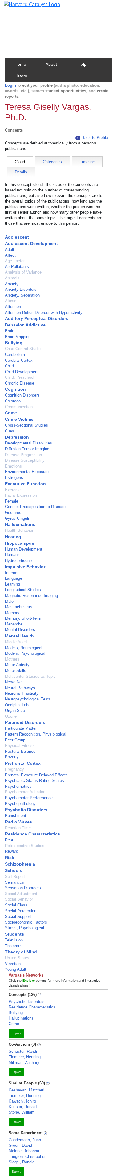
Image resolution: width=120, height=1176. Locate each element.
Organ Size (15, 710)
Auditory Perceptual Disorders (36, 318)
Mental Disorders (20, 629)
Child (9, 366)
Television (14, 940)
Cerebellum (15, 354)
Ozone (11, 716)
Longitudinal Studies (23, 589)
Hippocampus (19, 543)
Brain (9, 331)
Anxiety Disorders (21, 289)
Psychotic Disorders (26, 809)
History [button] (20, 75)
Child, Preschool (19, 377)
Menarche (13, 624)
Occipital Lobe (17, 705)
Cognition (15, 389)
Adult (9, 249)
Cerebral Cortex (19, 360)
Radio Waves (18, 821)
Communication (19, 406)
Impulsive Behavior (25, 566)
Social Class (16, 905)
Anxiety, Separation (22, 295)
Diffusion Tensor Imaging (27, 449)
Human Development (23, 549)
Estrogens (14, 477)
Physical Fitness (20, 745)
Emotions (13, 466)
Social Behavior (19, 899)
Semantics (14, 882)
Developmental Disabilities (28, 443)
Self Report (15, 876)
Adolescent (17, 237)
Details (21, 172)
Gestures (13, 512)
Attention (13, 306)
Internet (11, 572)
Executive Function (25, 483)
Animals (12, 278)
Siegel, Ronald (21, 1162)
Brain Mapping (17, 336)
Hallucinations (20, 524)
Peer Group (15, 740)
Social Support (18, 916)
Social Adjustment (21, 893)
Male (9, 601)
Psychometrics (18, 786)
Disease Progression (23, 454)
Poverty (12, 757)
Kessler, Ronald (23, 1106)
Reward (11, 851)
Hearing (13, 536)
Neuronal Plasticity (21, 693)
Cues (9, 431)
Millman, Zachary (24, 1062)
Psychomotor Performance (29, 797)
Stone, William (21, 1112)
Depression (17, 437)
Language (13, 578)
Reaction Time (18, 828)
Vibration (13, 963)
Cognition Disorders (22, 395)
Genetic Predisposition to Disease (35, 506)
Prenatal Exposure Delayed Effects (36, 775)
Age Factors (16, 260)
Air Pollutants (17, 266)
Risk (9, 857)
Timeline (87, 162)
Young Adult (15, 969)
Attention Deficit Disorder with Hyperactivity (43, 312)
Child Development (21, 371)
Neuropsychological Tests (28, 699)
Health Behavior (19, 530)
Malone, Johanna (24, 1151)
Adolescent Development (31, 243)
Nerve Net (14, 682)
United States (17, 958)
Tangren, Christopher (27, 1156)
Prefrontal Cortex (23, 763)
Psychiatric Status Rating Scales (34, 780)
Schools (13, 870)
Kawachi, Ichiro (22, 1101)
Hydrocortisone (18, 560)
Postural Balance (20, 751)
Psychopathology (20, 803)
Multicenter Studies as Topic (30, 676)
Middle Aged (16, 642)
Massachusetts (18, 607)
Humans (12, 554)
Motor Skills (15, 670)
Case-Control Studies (24, 348)
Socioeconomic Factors (26, 922)
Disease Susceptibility (25, 460)
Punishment (15, 815)
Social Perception (20, 911)
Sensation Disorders (23, 888)
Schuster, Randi (23, 1051)
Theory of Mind (21, 951)
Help (82, 64)
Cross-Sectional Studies (26, 425)
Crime (11, 412)
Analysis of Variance (23, 272)
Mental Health (19, 635)
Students (14, 934)
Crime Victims (19, 419)
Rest (9, 840)
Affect (10, 255)
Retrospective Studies (24, 845)
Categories (52, 162)
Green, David (20, 1145)
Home (20, 64)
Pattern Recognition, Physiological (35, 734)
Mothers (12, 659)
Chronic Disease (19, 383)
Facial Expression (21, 495)
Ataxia (10, 300)
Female (11, 501)
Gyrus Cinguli (17, 518)
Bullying (13, 342)
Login (10, 85)
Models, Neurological (23, 647)
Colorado (13, 401)
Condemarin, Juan (25, 1140)
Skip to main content (26, 7)
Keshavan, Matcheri (26, 1090)
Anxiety (11, 284)
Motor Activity (17, 664)
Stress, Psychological (24, 927)
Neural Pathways (20, 687)
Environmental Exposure (27, 471)
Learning (12, 584)
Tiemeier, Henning (25, 1057)
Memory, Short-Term (23, 618)
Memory (12, 612)
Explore (16, 1033)
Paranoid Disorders (25, 722)
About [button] (51, 64)
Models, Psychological (25, 653)
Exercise (13, 489)
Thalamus (13, 946)
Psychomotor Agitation (25, 792)
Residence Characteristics (32, 833)
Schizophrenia (20, 864)
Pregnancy (14, 769)
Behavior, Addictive (25, 324)
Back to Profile (95, 137)
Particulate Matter (21, 728)
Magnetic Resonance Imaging (31, 595)
